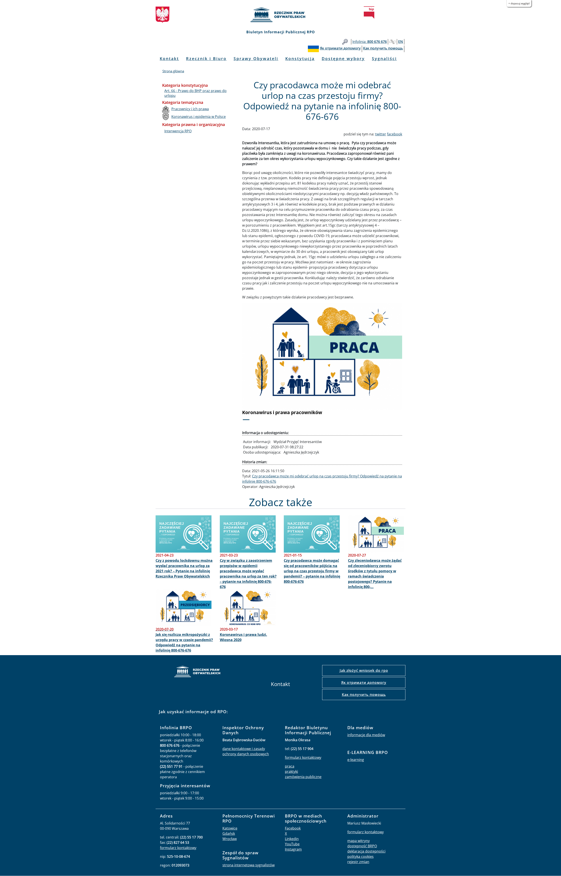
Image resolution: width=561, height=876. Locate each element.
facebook (394, 134)
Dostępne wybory (343, 58)
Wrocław (229, 838)
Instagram (293, 849)
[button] (254, 364)
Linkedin (292, 838)
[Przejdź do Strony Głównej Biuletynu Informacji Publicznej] (369, 12)
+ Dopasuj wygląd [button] (518, 3)
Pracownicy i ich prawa (190, 108)
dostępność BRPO (362, 846)
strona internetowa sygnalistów (248, 865)
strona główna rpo (197, 672)
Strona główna (173, 71)
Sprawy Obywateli (256, 58)
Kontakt (169, 58)
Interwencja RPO (178, 131)
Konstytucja (300, 58)
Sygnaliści (384, 58)
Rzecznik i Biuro (206, 58)
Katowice (229, 828)
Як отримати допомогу (363, 682)
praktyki (291, 771)
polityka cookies (360, 856)
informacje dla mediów (366, 734)
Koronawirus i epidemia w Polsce (198, 116)
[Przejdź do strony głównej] (280, 15)
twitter (380, 134)
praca (289, 766)
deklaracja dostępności (366, 851)
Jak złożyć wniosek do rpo (364, 670)
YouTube (292, 844)
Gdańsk (228, 833)
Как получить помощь (364, 694)
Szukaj (345, 41)
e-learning (355, 759)
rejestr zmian (358, 861)
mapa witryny (358, 840)
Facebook (293, 828)
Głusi (392, 41)
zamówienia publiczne (303, 776)
